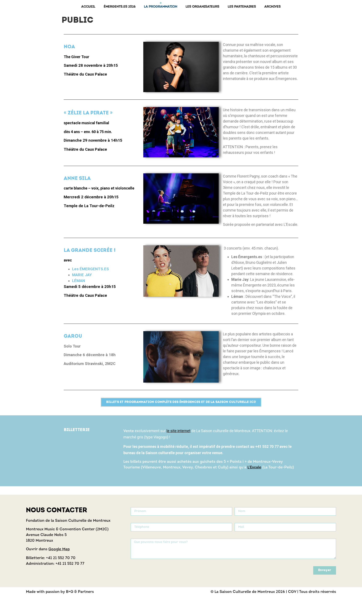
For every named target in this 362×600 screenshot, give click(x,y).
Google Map (59, 549)
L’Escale (254, 467)
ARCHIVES (272, 6)
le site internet (178, 431)
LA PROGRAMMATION (160, 6)
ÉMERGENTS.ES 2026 (120, 6)
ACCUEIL (88, 6)
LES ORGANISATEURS (202, 6)
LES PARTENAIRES (242, 6)
